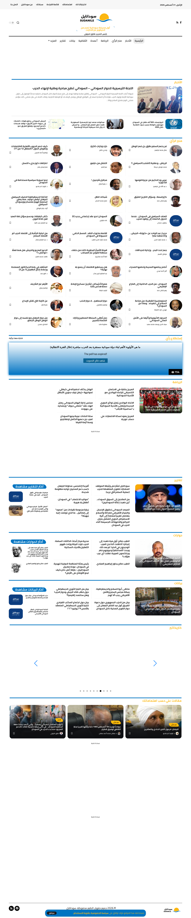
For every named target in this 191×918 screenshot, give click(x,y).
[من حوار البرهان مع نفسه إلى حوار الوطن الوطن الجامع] (56, 322)
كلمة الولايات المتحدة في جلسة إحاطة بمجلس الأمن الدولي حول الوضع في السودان (160, 609)
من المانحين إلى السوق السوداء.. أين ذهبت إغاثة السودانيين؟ (113, 500)
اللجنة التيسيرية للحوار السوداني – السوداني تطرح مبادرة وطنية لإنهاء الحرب (83, 88)
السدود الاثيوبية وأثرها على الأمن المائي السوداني (150, 319)
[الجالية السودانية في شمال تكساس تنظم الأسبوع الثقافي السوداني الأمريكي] (16, 613)
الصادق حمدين (43, 324)
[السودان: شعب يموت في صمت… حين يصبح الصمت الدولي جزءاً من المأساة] (158, 498)
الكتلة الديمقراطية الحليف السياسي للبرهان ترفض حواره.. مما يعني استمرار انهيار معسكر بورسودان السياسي (29, 200)
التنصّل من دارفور (98, 163)
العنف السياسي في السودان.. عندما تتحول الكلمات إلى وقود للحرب (149, 217)
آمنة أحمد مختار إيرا (101, 256)
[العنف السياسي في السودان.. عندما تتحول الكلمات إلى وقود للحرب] (176, 220)
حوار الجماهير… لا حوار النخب (93, 301)
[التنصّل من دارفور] (116, 167)
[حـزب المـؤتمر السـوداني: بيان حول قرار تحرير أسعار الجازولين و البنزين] (16, 600)
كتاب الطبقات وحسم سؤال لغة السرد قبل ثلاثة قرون (28, 217)
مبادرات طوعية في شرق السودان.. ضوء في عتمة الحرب (38, 495)
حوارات (177, 535)
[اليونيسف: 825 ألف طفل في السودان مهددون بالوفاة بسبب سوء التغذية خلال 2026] (173, 124)
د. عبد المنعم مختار (42, 239)
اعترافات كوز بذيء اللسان (35, 163)
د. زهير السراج (103, 184)
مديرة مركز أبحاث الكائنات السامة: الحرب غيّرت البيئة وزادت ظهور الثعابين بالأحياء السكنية (72, 544)
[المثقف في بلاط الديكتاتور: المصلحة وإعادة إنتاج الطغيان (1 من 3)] (56, 271)
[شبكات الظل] (116, 201)
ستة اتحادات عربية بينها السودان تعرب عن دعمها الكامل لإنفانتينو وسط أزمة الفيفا (76, 419)
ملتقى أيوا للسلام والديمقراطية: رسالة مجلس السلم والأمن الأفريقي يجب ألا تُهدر (113, 592)
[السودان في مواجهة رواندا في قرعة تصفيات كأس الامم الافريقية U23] (161, 400)
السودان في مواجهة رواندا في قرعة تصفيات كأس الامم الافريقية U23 (162, 408)
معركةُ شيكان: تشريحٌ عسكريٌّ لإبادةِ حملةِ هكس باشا (89, 285)
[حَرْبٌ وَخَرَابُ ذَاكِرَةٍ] (116, 150)
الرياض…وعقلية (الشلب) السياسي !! (149, 163)
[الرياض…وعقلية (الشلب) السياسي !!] (176, 167)
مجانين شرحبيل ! (99, 180)
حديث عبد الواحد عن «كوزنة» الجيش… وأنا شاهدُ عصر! (148, 234)
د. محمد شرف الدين (160, 239)
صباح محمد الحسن (101, 201)
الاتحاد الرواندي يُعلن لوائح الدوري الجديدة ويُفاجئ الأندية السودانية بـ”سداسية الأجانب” (117, 406)
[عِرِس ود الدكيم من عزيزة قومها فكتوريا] (176, 184)
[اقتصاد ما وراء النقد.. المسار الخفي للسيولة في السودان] (116, 237)
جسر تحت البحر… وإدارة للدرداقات (151, 250)
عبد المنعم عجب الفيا (41, 223)
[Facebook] (180, 23)
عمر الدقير (45, 305)
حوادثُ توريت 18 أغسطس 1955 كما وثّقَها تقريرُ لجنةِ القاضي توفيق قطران (97, 728)
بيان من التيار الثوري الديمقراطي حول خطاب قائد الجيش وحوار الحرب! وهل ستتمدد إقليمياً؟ (71, 592)
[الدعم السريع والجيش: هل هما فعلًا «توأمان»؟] (56, 254)
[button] (52, 913)
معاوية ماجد (103, 324)
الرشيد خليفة (103, 290)
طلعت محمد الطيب (41, 256)
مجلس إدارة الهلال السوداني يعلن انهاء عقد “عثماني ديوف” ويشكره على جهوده (75, 406)
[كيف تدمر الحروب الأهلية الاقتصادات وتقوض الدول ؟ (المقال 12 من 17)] (56, 150)
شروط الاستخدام (81, 913)
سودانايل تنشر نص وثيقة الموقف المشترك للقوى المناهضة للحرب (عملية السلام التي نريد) (113, 489)
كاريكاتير (175, 627)
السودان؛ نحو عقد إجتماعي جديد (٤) (89, 216)
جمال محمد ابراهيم (161, 150)
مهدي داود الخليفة (160, 310)
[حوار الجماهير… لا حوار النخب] (116, 305)
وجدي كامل (103, 150)
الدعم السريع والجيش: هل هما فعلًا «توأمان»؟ (29, 251)
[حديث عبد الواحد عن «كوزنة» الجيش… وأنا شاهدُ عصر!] (176, 237)
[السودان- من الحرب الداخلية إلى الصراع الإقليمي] (176, 288)
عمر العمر (104, 167)
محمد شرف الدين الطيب (99, 239)
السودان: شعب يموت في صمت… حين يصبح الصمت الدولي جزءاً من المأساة (161, 507)
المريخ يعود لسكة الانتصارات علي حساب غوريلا (117, 417)
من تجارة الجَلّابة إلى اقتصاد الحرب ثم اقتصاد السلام (30, 234)
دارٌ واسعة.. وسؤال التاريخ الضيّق (150, 197)
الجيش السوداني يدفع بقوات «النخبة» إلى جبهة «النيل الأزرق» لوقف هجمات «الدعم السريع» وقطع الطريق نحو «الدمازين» (30, 124)
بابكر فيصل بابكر (43, 167)
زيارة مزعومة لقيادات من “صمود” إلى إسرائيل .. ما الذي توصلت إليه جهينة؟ (72, 513)
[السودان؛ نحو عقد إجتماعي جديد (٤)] (116, 220)
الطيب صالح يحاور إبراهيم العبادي (113, 564)
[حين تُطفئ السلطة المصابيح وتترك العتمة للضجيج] (116, 322)
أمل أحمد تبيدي (162, 271)
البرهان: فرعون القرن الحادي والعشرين (161, 729)
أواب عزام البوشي (42, 208)
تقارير (178, 480)
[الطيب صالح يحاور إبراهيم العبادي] (16, 568)
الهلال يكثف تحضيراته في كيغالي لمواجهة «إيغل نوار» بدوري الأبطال (75, 390)
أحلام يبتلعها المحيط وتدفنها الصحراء (148, 267)
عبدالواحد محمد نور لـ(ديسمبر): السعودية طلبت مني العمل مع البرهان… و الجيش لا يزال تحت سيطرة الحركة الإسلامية (88, 124)
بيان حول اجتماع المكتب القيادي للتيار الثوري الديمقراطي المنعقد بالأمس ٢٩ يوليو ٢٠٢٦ (72, 605)
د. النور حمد (44, 273)
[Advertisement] (95, 53)
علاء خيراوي (103, 220)
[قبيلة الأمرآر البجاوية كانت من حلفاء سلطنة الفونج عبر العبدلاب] (116, 254)
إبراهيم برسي (43, 288)
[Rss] (177, 23)
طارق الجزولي (54, 733)
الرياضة (177, 382)
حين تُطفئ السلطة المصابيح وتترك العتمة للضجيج (90, 319)
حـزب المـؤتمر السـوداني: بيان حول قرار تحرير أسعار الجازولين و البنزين (36, 596)
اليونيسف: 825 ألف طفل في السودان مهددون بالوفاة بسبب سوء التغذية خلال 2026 (147, 124)
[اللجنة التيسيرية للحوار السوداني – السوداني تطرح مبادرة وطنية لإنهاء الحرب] (159, 99)
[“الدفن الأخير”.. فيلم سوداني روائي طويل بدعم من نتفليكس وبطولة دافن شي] (16, 510)
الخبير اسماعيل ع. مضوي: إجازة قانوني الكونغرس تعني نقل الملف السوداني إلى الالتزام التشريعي (159, 561)
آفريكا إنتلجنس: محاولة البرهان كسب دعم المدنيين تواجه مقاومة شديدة (72, 489)
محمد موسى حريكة (160, 167)
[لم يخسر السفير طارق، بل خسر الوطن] (176, 150)
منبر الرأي (176, 141)
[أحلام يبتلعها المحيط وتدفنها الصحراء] (176, 271)
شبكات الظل (101, 197)
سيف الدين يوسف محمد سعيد (157, 324)
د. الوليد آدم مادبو (42, 186)
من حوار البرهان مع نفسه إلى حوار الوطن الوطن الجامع (31, 319)
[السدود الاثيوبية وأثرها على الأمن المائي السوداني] (176, 322)
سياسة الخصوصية (100, 913)
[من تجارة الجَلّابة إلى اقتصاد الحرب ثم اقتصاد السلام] (56, 237)
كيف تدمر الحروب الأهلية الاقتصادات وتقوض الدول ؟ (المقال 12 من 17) (29, 147)
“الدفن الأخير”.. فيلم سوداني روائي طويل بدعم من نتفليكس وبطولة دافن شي (37, 509)
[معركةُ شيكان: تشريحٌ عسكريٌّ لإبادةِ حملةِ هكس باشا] (116, 288)
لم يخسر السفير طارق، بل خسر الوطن (149, 146)
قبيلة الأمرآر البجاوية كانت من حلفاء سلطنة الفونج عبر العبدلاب (89, 251)
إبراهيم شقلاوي (101, 305)
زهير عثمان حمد (162, 201)
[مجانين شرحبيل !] (116, 184)
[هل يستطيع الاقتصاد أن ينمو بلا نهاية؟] (116, 271)
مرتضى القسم (162, 254)
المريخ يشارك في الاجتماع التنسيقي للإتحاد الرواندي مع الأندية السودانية (119, 392)
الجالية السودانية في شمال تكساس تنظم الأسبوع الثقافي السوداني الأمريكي (38, 611)
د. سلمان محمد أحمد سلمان (108, 733)
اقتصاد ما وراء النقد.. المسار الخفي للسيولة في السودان (89, 234)
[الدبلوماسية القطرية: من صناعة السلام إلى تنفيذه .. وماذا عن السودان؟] (176, 305)
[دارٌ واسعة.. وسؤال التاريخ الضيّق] (176, 201)
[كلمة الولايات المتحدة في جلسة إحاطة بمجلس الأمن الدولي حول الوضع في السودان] (158, 601)
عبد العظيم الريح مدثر (100, 273)
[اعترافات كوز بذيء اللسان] (56, 167)
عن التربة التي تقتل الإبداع (35, 301)
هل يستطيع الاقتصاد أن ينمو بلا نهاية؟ (91, 268)
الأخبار (178, 82)
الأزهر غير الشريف (38, 284)
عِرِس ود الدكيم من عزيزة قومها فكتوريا (151, 181)
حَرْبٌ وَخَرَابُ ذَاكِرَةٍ (98, 146)
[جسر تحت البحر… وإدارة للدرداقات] (176, 254)
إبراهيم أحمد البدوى (41, 152)
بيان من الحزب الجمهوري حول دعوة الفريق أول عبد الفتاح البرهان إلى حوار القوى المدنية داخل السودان (112, 605)
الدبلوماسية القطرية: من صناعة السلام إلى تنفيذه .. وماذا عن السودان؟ (151, 303)
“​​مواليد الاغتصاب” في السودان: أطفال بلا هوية (73, 500)
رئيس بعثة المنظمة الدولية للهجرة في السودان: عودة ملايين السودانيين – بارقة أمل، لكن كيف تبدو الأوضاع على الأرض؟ (71, 568)
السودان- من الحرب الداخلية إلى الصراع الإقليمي (148, 285)
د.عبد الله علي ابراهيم (160, 186)
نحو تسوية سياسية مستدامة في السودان (31, 181)
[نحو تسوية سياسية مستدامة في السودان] (56, 184)
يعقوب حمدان (162, 223)
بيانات (178, 583)
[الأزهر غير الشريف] (56, 288)
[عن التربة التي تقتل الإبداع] (56, 305)
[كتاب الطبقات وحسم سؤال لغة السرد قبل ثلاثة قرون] (56, 220)
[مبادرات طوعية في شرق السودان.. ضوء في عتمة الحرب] (16, 496)
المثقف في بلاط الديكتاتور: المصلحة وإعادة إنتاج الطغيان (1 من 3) (29, 268)
